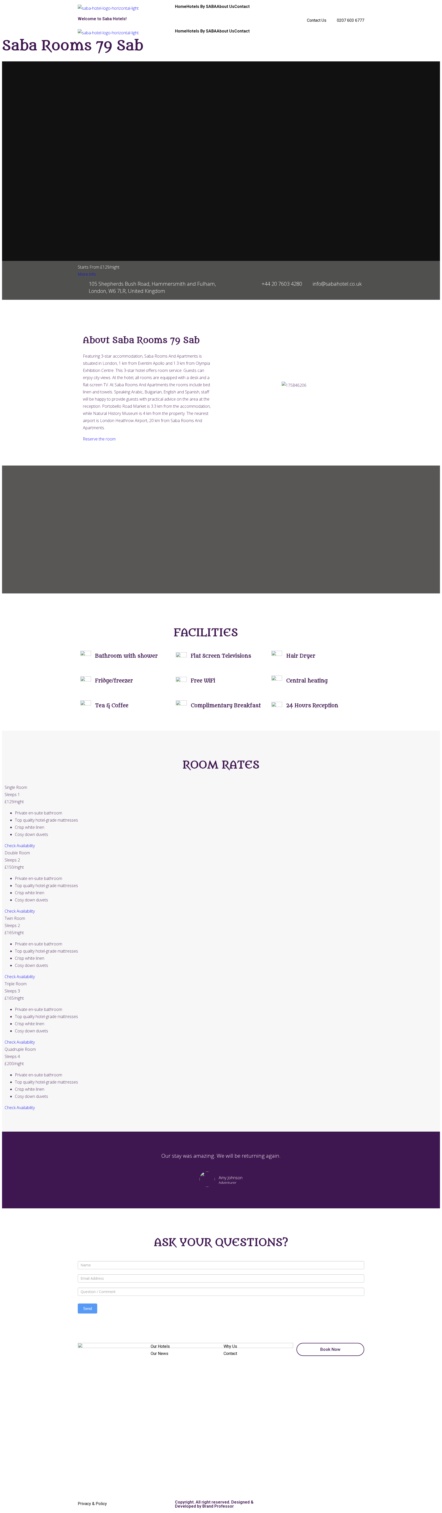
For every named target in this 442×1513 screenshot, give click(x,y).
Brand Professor (218, 1506)
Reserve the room (99, 439)
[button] (236, 385)
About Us (225, 7)
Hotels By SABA (201, 7)
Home (180, 7)
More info (87, 274)
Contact (242, 7)
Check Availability (20, 845)
